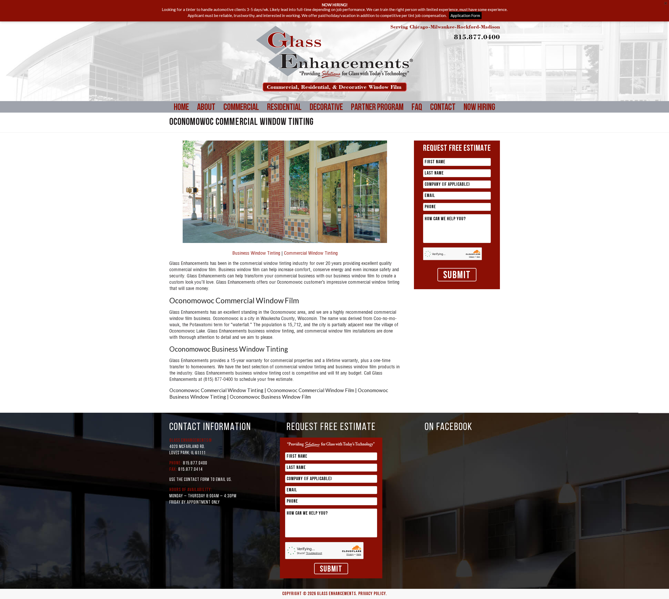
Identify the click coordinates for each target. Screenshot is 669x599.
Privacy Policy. (372, 572)
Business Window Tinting (256, 232)
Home (181, 86)
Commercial (241, 86)
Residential (284, 86)
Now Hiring (479, 86)
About (206, 86)
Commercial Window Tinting (311, 232)
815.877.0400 (477, 15)
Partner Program (377, 86)
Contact (442, 86)
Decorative (326, 86)
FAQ (417, 86)
